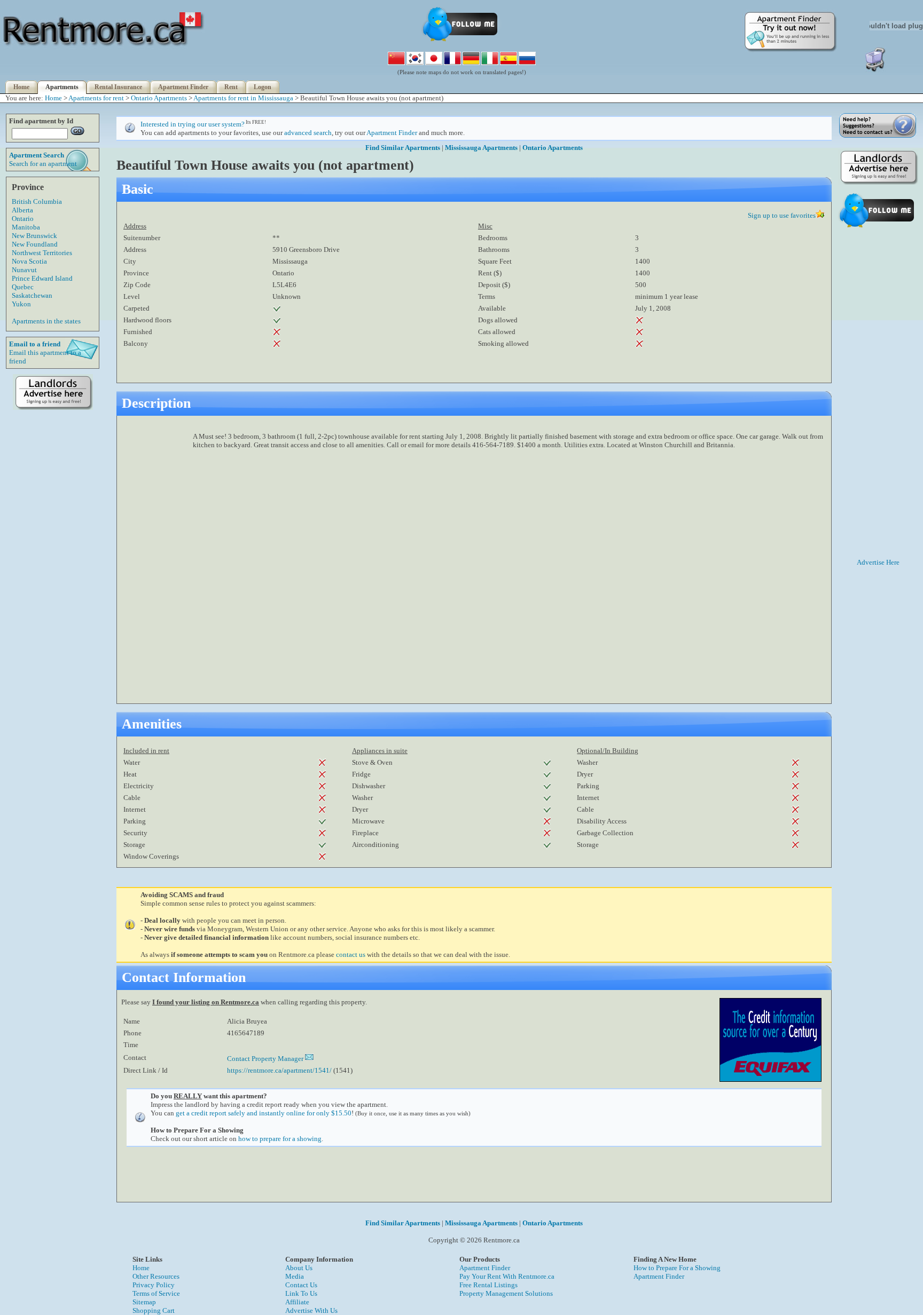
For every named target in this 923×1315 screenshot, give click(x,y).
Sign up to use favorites (782, 215)
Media (294, 1276)
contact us (350, 954)
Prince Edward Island (42, 278)
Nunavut (24, 270)
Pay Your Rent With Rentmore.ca (506, 1276)
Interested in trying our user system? (192, 124)
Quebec (23, 287)
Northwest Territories (42, 253)
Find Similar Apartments (402, 148)
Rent (231, 87)
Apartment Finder (183, 87)
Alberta (22, 210)
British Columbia (37, 201)
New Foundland (35, 244)
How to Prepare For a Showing (677, 1268)
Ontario (23, 219)
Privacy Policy (153, 1285)
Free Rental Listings (488, 1285)
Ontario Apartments (159, 98)
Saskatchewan (32, 295)
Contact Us (301, 1285)
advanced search (308, 133)
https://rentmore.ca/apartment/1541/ (279, 1070)
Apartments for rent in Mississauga (243, 98)
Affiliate (297, 1302)
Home (21, 87)
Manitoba (26, 227)
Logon (262, 87)
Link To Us (301, 1293)
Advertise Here (878, 562)
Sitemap (144, 1302)
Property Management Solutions (506, 1293)
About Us (298, 1268)
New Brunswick (34, 236)
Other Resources (155, 1276)
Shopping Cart (153, 1310)
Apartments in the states (46, 321)
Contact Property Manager (266, 1059)
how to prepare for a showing (280, 1139)
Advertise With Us (311, 1310)
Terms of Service (156, 1293)
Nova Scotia (29, 261)
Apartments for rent (96, 98)
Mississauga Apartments (481, 148)
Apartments (62, 87)
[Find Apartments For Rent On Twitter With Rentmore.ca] (461, 41)
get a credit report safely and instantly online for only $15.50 (263, 1113)
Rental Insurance (118, 87)
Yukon (21, 304)
